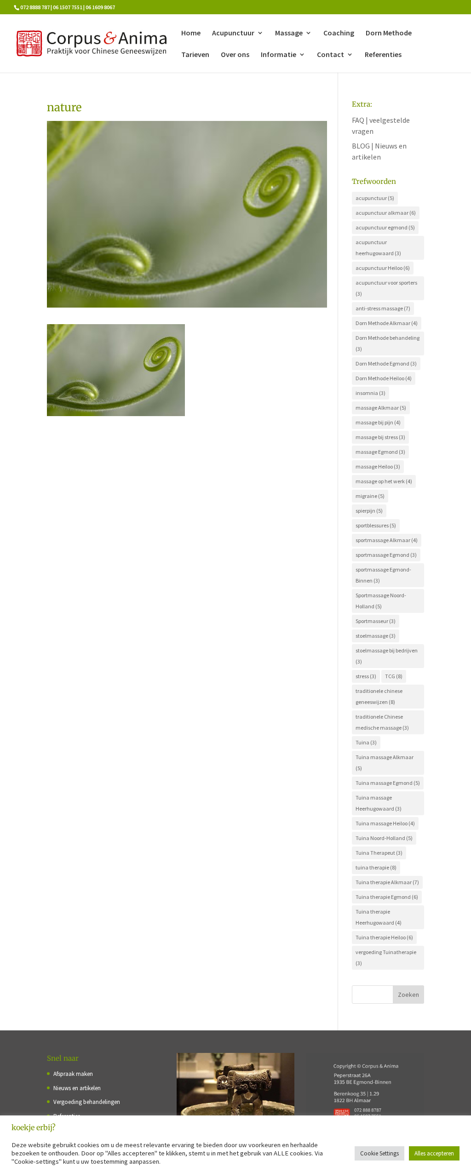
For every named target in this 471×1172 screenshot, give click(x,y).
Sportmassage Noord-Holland (381, 601)
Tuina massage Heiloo (385, 823)
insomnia (370, 392)
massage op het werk (384, 481)
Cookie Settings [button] (379, 1153)
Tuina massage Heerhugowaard (379, 803)
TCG (393, 676)
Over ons (235, 55)
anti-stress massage (383, 308)
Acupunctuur (233, 33)
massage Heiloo (378, 466)
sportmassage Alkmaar (387, 540)
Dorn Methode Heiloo (384, 378)
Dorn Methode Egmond (386, 363)
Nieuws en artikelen (77, 1088)
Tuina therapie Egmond (387, 896)
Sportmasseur (376, 620)
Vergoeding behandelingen (86, 1102)
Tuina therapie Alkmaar (387, 882)
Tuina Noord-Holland (384, 838)
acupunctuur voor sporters (386, 288)
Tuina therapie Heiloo (384, 937)
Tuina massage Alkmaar (385, 763)
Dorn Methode (389, 33)
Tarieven (195, 55)
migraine (370, 495)
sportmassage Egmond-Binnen (383, 575)
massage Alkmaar (381, 407)
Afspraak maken (73, 1074)
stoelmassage (376, 635)
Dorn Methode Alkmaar (387, 323)
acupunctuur (375, 197)
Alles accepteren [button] (434, 1153)
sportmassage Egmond (386, 554)
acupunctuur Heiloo (383, 267)
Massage (289, 33)
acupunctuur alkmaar (386, 212)
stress (366, 676)
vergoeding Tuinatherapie (386, 957)
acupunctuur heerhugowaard (378, 248)
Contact (330, 55)
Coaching (338, 33)
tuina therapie (376, 867)
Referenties (383, 55)
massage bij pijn (378, 422)
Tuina (366, 742)
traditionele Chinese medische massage (382, 722)
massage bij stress (380, 437)
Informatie (278, 55)
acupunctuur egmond (385, 227)
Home (191, 33)
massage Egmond (380, 451)
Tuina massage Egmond (388, 782)
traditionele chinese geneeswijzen (379, 696)
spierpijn (369, 510)
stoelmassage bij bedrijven (387, 656)
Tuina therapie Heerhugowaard (379, 917)
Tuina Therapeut (379, 852)
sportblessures (376, 525)
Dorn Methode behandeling (387, 343)
